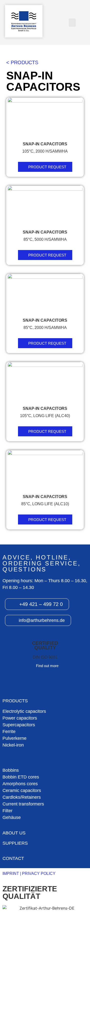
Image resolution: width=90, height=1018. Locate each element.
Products (15, 700)
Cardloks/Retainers (21, 797)
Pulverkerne (14, 738)
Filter (7, 810)
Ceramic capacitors (21, 790)
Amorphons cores (20, 783)
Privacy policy (39, 873)
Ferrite (9, 731)
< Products (22, 62)
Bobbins (10, 770)
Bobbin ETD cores (20, 776)
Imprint (10, 873)
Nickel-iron (13, 745)
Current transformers (23, 803)
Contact (13, 858)
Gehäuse (11, 817)
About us (14, 832)
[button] (72, 22)
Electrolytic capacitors (24, 711)
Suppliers (15, 843)
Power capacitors (19, 718)
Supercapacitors (18, 724)
